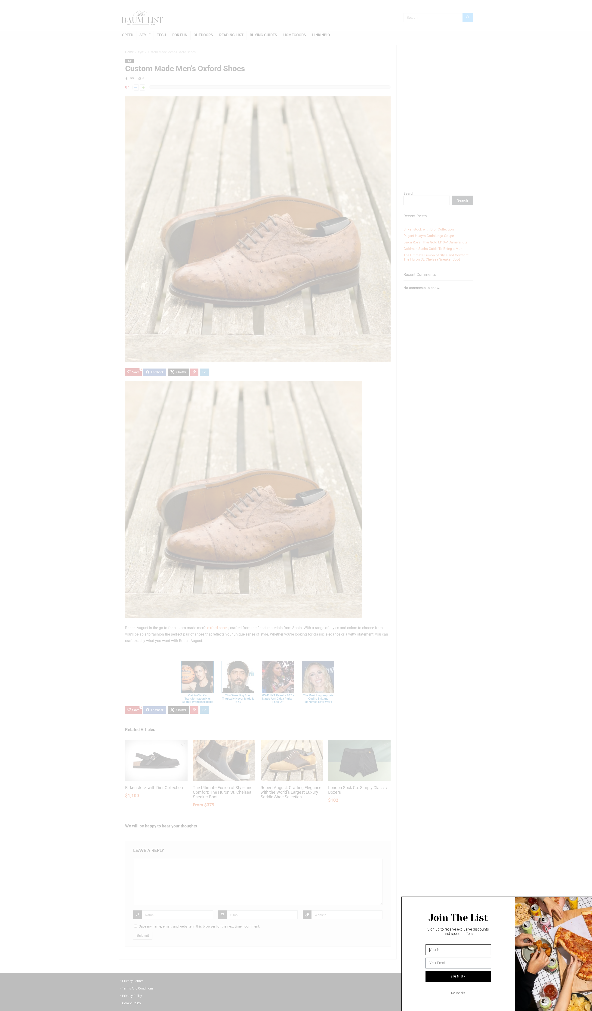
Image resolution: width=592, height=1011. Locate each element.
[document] (296, 505)
